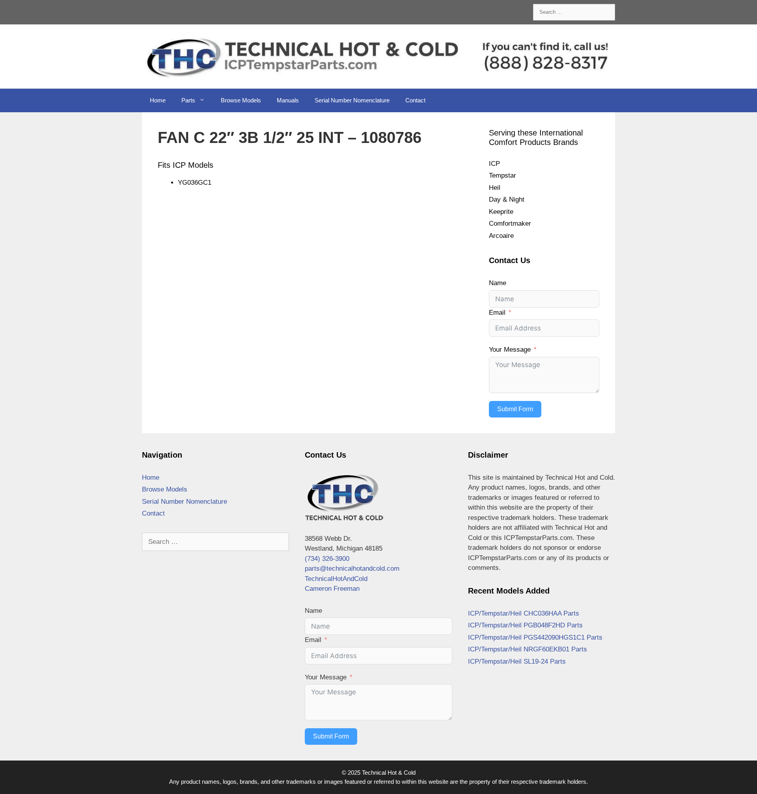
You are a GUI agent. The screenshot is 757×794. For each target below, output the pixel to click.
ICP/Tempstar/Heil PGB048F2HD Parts (525, 625)
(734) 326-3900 (327, 558)
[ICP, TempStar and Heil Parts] (378, 56)
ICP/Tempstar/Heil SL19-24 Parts (517, 661)
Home (158, 100)
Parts (188, 100)
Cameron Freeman (332, 588)
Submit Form (515, 409)
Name (497, 283)
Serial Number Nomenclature (352, 100)
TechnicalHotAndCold (336, 579)
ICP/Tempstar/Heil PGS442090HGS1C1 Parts (535, 637)
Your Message (510, 349)
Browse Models (241, 100)
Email (497, 312)
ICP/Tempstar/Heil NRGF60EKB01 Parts (527, 649)
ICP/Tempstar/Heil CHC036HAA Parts (523, 613)
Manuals (288, 100)
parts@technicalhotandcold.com (352, 568)
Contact (415, 100)
